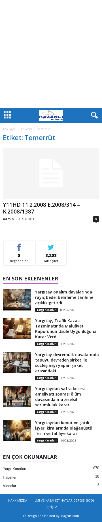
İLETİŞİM (51, 507)
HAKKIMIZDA (17, 500)
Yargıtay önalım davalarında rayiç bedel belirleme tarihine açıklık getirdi (64, 297)
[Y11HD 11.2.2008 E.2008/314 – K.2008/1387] (51, 173)
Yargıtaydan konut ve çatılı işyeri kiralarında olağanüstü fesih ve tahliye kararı (63, 428)
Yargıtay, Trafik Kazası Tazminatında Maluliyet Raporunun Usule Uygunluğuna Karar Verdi (66, 328)
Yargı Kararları (47, 310)
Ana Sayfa (9, 129)
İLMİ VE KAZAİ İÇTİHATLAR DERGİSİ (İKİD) (64, 500)
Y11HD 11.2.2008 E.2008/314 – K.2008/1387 (41, 208)
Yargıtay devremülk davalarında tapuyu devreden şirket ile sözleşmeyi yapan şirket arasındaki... (67, 362)
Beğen (19, 244)
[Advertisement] (51, 54)
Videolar (9, 486)
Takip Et (51, 244)
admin (8, 219)
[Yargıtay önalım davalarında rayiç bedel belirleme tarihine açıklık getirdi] (17, 299)
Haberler (9, 477)
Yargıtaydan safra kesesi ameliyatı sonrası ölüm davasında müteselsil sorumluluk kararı (60, 396)
